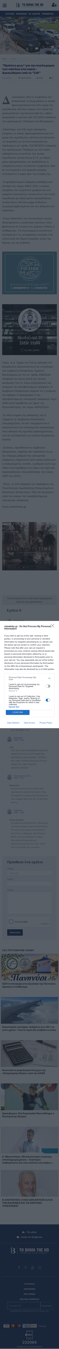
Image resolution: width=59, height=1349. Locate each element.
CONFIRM (17, 712)
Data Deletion (13, 723)
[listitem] (29, 678)
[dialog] (29, 674)
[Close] (53, 626)
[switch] (48, 686)
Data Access (29, 723)
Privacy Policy (46, 723)
